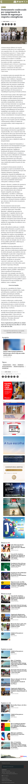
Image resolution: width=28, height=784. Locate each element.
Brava (14, 364)
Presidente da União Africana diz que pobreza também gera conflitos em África (18, 565)
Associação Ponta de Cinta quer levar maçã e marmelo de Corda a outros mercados (19, 606)
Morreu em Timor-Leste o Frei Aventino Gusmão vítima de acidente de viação (18, 625)
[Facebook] (3, 24)
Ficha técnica (5, 777)
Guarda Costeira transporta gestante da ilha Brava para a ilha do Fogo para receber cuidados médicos (14, 353)
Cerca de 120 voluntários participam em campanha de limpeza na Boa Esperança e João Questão (18, 556)
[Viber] (11, 377)
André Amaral (6, 21)
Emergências (5, 368)
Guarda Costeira (7, 364)
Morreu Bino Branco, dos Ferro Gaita (18, 705)
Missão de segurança (19, 366)
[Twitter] (6, 24)
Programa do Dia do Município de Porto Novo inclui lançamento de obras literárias (18, 574)
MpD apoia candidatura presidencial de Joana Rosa (17, 733)
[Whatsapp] (9, 24)
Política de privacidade (7, 780)
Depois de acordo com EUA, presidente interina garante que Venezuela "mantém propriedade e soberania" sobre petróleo (19, 584)
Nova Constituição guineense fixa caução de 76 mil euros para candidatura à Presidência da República (18, 725)
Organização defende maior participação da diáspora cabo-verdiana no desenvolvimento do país (19, 616)
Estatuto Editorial (5, 779)
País (2, 7)
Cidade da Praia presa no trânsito (17, 633)
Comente (9, 332)
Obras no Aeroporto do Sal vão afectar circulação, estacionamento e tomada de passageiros (18, 681)
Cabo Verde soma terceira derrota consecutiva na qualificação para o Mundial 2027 (18, 546)
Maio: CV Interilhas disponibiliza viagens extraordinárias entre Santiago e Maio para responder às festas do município (19, 663)
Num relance (5, 775)
